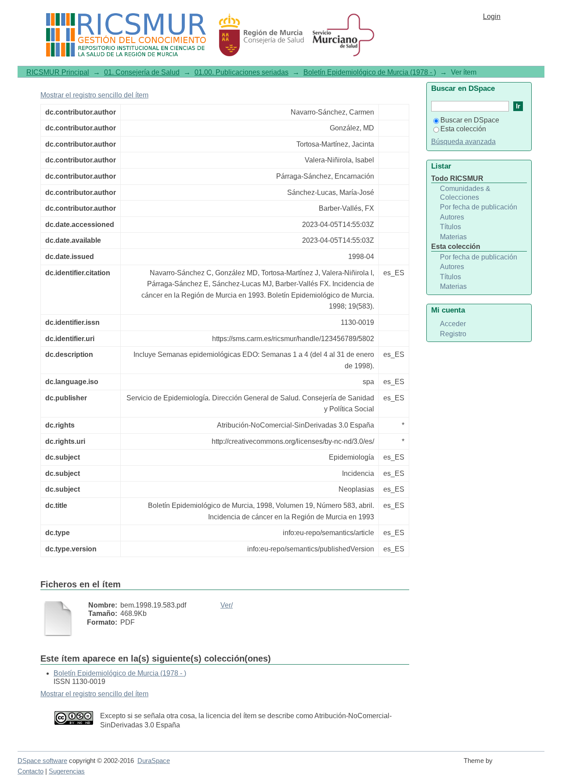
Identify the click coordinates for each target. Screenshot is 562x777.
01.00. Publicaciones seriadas (241, 72)
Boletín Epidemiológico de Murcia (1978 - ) (369, 72)
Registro (453, 334)
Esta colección (463, 129)
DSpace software (42, 760)
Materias (453, 237)
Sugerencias (67, 771)
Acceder (453, 323)
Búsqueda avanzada (463, 141)
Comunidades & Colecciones (465, 193)
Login (492, 16)
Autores (452, 217)
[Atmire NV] (520, 764)
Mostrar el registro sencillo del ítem (94, 95)
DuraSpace (153, 760)
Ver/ (226, 605)
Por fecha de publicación (478, 207)
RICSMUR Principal (57, 72)
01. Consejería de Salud (142, 72)
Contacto (30, 771)
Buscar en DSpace (469, 120)
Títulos (450, 226)
